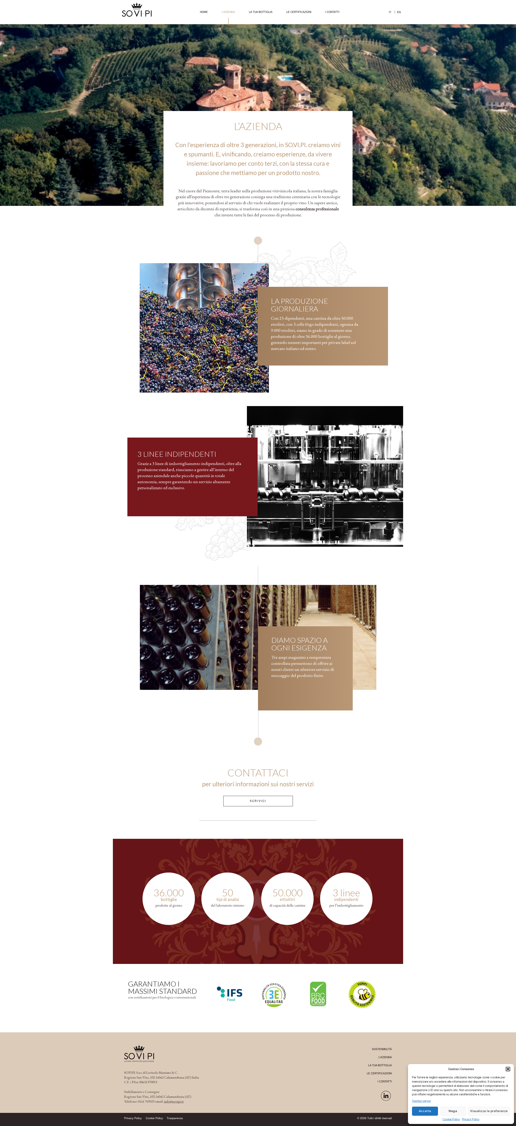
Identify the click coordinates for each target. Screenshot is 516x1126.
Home (204, 12)
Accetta (425, 1111)
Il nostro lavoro (228, 31)
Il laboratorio (228, 42)
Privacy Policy (471, 1119)
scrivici (258, 800)
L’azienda (228, 12)
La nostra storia (228, 25)
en (399, 12)
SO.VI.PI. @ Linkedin (386, 1097)
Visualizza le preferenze (489, 1111)
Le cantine (228, 37)
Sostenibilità (382, 1049)
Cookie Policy (451, 1119)
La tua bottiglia (261, 12)
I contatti (332, 12)
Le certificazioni (298, 12)
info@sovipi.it (174, 1101)
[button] (508, 1069)
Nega (453, 1111)
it (390, 12)
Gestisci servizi (421, 1101)
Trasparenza (175, 1118)
